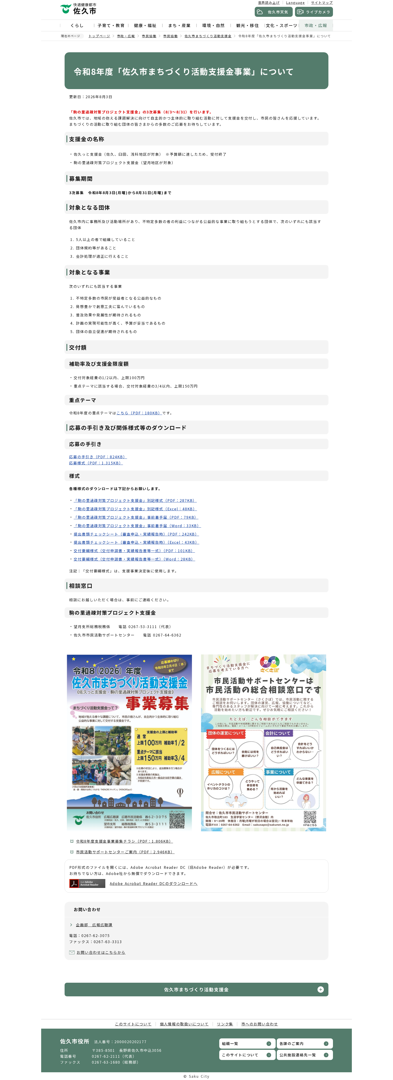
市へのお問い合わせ (259, 1024)
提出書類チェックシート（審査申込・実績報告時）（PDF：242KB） (136, 534)
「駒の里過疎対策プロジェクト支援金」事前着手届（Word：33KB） (137, 525)
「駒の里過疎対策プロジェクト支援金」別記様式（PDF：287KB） (135, 500)
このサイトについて (133, 1024)
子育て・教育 (111, 25)
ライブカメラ (318, 12)
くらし (77, 25)
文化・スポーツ (281, 25)
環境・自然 (213, 25)
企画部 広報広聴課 (94, 924)
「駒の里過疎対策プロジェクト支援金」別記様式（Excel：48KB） (135, 508)
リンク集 (225, 1024)
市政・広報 (316, 25)
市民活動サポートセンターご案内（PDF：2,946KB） (125, 851)
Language (295, 2)
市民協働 (149, 36)
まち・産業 (179, 25)
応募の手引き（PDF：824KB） (98, 456)
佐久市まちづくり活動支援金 (208, 36)
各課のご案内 (292, 1043)
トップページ (99, 36)
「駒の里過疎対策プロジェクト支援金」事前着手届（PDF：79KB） (136, 517)
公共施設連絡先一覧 (298, 1054)
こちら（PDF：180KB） (139, 413)
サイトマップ (322, 2)
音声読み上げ (269, 2)
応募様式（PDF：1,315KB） (96, 463)
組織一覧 (230, 1043)
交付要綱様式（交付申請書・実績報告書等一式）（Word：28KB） (134, 559)
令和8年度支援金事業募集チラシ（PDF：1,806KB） (124, 841)
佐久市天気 (278, 12)
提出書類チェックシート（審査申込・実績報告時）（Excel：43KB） (136, 542)
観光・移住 (247, 25)
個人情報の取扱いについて (184, 1024)
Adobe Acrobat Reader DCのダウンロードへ (154, 883)
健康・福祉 (145, 25)
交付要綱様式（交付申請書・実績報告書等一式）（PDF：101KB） (134, 550)
